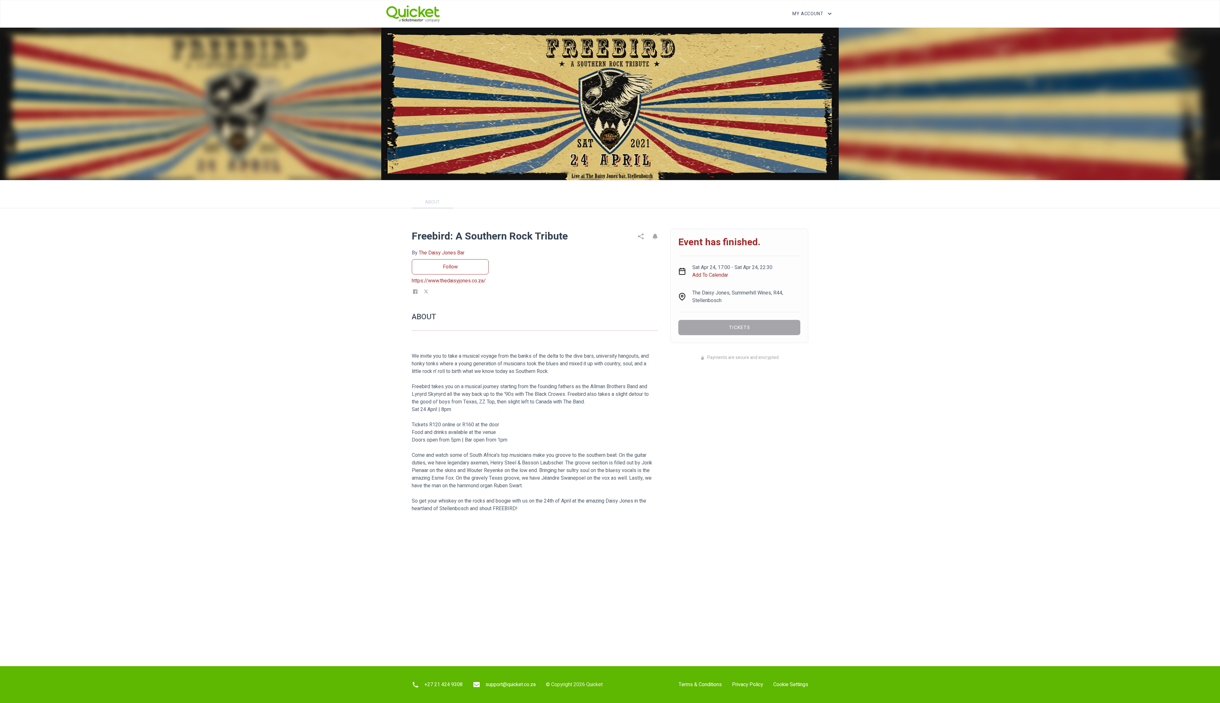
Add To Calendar (710, 275)
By (438, 253)
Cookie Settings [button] (790, 684)
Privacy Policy (747, 684)
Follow (450, 267)
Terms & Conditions (700, 684)
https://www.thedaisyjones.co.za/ (449, 281)
